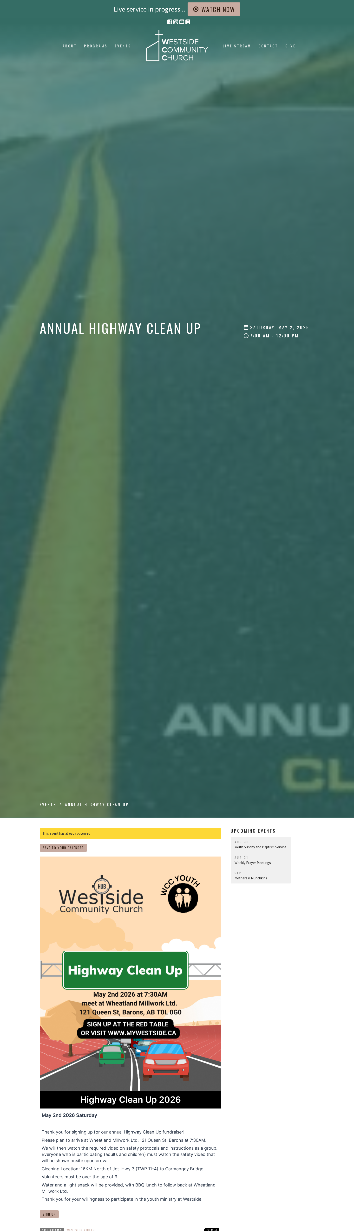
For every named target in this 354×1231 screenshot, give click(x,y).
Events (123, 45)
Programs (96, 45)
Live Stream (237, 45)
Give (290, 45)
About (70, 45)
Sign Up (49, 1214)
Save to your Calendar (63, 847)
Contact (268, 45)
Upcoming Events (253, 831)
